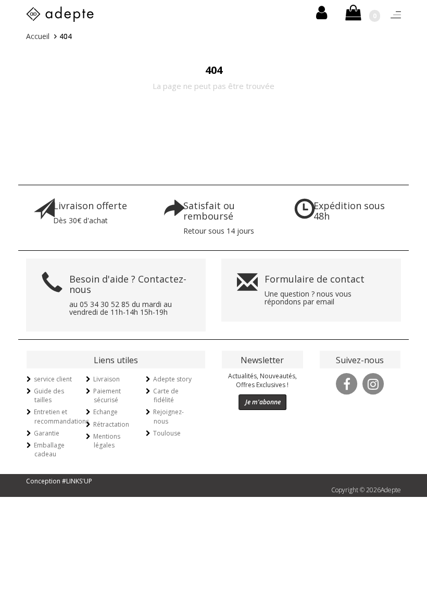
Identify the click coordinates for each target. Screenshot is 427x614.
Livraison (106, 379)
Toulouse (167, 433)
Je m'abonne (263, 402)
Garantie (46, 433)
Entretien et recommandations (61, 416)
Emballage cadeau (49, 449)
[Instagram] (373, 383)
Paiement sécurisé (107, 395)
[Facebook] (346, 383)
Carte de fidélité (166, 395)
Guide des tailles (49, 395)
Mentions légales (106, 441)
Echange (105, 411)
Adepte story (172, 379)
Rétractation (111, 424)
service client (53, 379)
